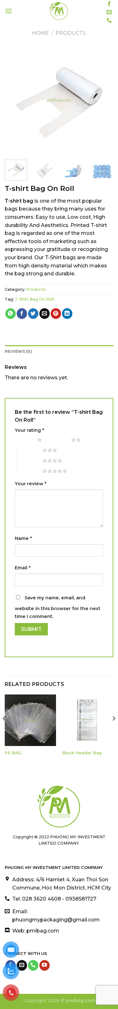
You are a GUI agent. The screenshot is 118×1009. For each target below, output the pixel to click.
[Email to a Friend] (44, 313)
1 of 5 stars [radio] (24, 439)
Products (71, 33)
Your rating (29, 430)
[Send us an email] (109, 12)
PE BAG (13, 752)
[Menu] (8, 11)
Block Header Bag (82, 752)
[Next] (103, 100)
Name (23, 538)
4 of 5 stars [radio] (29, 460)
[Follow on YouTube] (44, 965)
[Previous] (14, 100)
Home (40, 33)
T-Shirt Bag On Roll (34, 299)
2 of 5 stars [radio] (58, 439)
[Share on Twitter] (33, 313)
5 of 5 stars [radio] (29, 471)
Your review (30, 483)
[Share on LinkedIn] (67, 313)
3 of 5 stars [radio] (29, 450)
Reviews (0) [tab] (18, 351)
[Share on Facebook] (22, 313)
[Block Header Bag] (87, 720)
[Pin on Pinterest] (56, 313)
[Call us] (109, 20)
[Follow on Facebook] (109, 4)
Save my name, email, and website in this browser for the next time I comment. (57, 607)
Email (23, 568)
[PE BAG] (30, 720)
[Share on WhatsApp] (10, 313)
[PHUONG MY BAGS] (58, 11)
